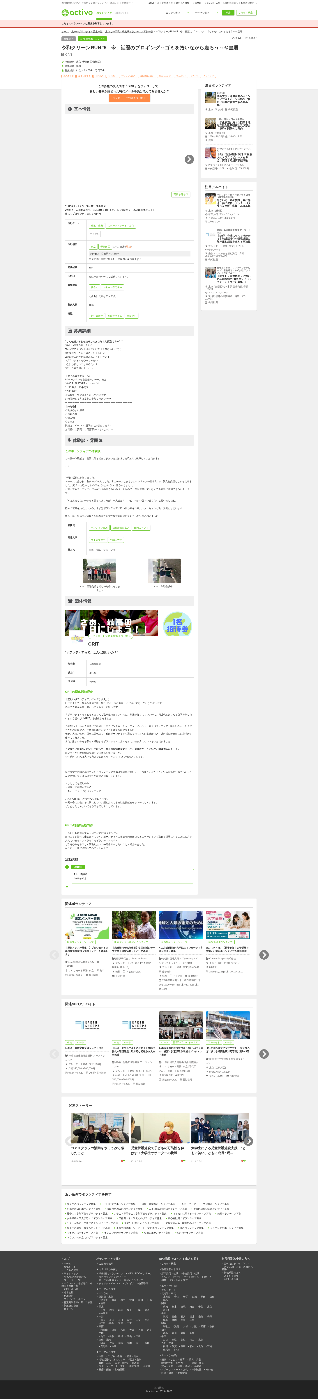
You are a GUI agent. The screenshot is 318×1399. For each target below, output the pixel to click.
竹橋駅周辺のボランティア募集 (83, 1208)
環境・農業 (135, 1359)
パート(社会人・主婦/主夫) (198, 1276)
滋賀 (114, 1329)
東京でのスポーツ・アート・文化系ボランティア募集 (145, 1228)
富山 (111, 1319)
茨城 (102, 1310)
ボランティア (104, 12)
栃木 (111, 1310)
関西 (101, 1326)
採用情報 (159, 1387)
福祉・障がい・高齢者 (127, 1362)
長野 (147, 1319)
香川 (174, 1333)
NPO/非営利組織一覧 (75, 1276)
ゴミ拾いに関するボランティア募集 (192, 1213)
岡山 (129, 1336)
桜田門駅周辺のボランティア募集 (125, 1208)
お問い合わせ (71, 1289)
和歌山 (104, 1329)
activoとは (154, 3)
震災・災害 (132, 1356)
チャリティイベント (109, 1283)
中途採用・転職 (190, 1273)
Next (263, 954)
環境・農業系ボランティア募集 (158, 1204)
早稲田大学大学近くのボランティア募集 (140, 1218)
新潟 (102, 1319)
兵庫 (140, 1329)
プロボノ (129, 1283)
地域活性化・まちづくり (112, 1359)
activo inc (154, 1391)
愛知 (120, 1323)
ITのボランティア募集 (192, 1228)
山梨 (138, 1319)
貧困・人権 (105, 1362)
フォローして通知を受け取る (129, 98)
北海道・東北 (106, 1296)
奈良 (149, 1329)
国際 (101, 1356)
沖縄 (114, 1346)
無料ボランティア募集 (229, 1213)
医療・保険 (105, 1369)
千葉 (138, 1310)
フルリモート (168, 1290)
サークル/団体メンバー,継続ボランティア (121, 1280)
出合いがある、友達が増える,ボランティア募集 (92, 1223)
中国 (101, 1333)
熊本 (129, 1343)
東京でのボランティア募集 (81, 1204)
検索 (228, 12)
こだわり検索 (245, 12)
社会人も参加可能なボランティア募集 (87, 1213)
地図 (128, 246)
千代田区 (105, 246)
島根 (120, 1336)
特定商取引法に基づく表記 (78, 1302)
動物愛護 (120, 1369)
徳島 (165, 1333)
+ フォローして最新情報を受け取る (110, 636)
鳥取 (111, 1336)
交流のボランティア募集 (157, 1232)
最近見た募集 (182, 3)
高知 (192, 1333)
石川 (120, 1319)
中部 (101, 1316)
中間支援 (134, 1366)
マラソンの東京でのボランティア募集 (87, 1237)
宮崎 (147, 1343)
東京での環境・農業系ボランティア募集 (88, 1228)
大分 (138, 1343)
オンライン (105, 1293)
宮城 (131, 1300)
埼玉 (129, 1310)
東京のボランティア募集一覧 (87, 31)
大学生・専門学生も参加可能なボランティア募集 (140, 1213)
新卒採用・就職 (169, 1273)
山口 (102, 1336)
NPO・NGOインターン (140, 1273)
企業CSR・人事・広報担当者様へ (221, 3)
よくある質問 (71, 1270)
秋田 (140, 1300)
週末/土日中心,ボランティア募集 (141, 1223)
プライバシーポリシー (76, 1299)
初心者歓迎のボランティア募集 (185, 1218)
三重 (129, 1323)
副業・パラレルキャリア (174, 1280)
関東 (101, 1306)
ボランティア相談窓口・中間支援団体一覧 (77, 1284)
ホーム (65, 31)
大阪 (131, 1329)
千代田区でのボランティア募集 (118, 1204)
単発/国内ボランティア (111, 1273)
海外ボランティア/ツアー (112, 1276)
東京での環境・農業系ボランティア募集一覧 (129, 31)
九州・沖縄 (105, 1339)
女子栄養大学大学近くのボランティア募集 (89, 1218)
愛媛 (183, 1333)
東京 (93, 246)
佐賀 (111, 1343)
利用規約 (68, 1295)
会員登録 (196, 3)
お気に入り (167, 3)
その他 (146, 1366)
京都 (123, 1329)
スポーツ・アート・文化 (112, 1366)
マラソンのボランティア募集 (82, 1232)
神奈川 (104, 1313)
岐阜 (102, 1323)
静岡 (111, 1323)
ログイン (68, 1309)
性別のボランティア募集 (190, 1232)
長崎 (120, 1343)
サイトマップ (71, 1273)
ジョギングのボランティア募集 (226, 1228)
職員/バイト (122, 12)
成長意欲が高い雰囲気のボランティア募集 (188, 1223)
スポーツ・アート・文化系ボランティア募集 (205, 1204)
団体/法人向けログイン (236, 1263)
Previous (54, 954)
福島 (102, 1303)
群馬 (120, 1310)
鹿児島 (104, 1346)
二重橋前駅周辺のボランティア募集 (168, 1208)
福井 (129, 1319)
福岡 (102, 1343)
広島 (138, 1336)
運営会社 (68, 1292)
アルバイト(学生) (170, 1276)
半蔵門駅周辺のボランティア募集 (211, 1208)
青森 (114, 1300)
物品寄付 (143, 1283)
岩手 (123, 1300)
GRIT (68, 54)
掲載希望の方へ (249, 3)
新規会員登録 (71, 1305)
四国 (163, 1329)
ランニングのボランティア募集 (121, 1232)
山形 (149, 1300)
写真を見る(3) (181, 194)
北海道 (104, 1300)
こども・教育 (115, 1356)
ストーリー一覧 (72, 1280)
